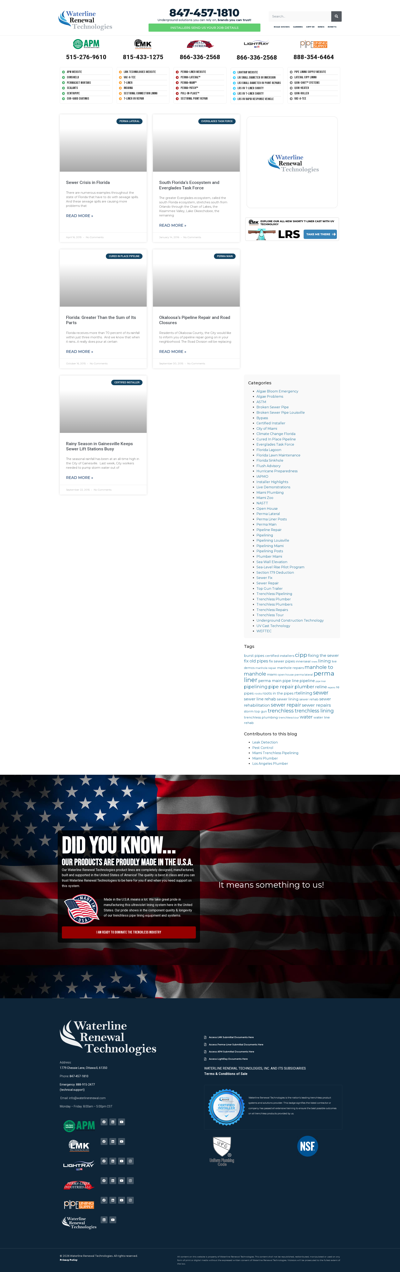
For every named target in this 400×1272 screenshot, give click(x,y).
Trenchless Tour (270, 615)
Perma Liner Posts (271, 519)
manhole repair (265, 668)
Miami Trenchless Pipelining (275, 753)
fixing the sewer (323, 655)
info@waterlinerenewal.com (87, 1098)
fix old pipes (256, 660)
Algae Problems (269, 397)
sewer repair (286, 705)
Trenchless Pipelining (274, 594)
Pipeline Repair (269, 530)
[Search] (336, 16)
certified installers (279, 656)
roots (258, 693)
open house (286, 674)
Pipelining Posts (269, 551)
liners (314, 661)
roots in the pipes (278, 693)
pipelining (256, 687)
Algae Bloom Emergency (277, 391)
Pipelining (264, 535)
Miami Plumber (265, 758)
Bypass (262, 418)
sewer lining (288, 699)
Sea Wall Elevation (271, 562)
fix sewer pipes (282, 661)
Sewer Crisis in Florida (88, 182)
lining (324, 660)
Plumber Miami (269, 557)
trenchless (281, 710)
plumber (304, 686)
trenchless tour (289, 717)
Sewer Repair (267, 583)
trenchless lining (314, 711)
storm (249, 711)
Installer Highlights (272, 482)
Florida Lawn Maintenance (278, 455)
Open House (267, 509)
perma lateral (304, 674)
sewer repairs (316, 705)
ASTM (261, 402)
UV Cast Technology (273, 626)
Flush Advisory (268, 466)
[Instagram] (130, 1161)
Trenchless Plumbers (274, 604)
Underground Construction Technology (290, 620)
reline (321, 686)
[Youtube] (121, 1121)
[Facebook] (104, 1121)
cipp (301, 654)
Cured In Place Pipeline (276, 439)
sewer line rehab (260, 699)
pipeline (307, 680)
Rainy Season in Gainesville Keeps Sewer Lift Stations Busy (99, 446)
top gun (260, 711)
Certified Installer (270, 423)
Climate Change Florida (275, 434)
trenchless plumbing (261, 717)
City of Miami (266, 429)
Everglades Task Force (275, 444)
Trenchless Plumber (273, 599)
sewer (320, 693)
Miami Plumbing (270, 493)
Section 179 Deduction (275, 573)
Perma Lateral (268, 514)
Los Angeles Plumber (270, 764)
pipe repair (281, 687)
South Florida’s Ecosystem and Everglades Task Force (189, 185)
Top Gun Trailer (269, 589)
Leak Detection (265, 742)
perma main (270, 680)
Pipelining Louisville (272, 540)
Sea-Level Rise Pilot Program (280, 567)
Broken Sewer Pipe (272, 407)
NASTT (262, 503)
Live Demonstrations (273, 487)
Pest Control (262, 748)
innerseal (303, 661)
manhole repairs (290, 668)
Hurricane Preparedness (277, 471)
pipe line (290, 680)
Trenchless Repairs (272, 610)
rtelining (303, 693)
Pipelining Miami (270, 546)
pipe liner (321, 681)
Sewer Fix (264, 578)
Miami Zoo (264, 498)
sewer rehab (309, 699)
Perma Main (266, 524)
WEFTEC (263, 631)
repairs (331, 687)
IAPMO (262, 477)
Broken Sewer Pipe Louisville (280, 413)
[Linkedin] (112, 1121)
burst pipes (254, 655)
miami (272, 674)
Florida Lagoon (268, 450)
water (306, 717)
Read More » (79, 216)
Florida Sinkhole (269, 460)
